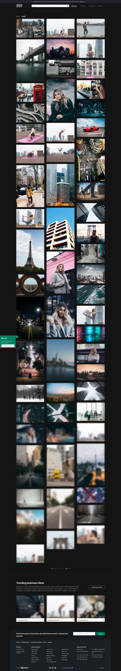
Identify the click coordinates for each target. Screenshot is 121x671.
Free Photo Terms (25, 642)
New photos (83, 6)
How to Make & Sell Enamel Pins (97, 652)
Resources (100, 6)
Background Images (50, 655)
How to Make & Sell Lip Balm (82, 655)
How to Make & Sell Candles (97, 657)
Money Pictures (50, 653)
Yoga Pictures (49, 659)
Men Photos (49, 657)
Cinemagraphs (64, 655)
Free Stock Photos (20, 649)
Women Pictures (34, 657)
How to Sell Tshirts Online (82, 659)
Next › (67, 568)
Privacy (45, 642)
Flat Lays (33, 655)
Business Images (34, 649)
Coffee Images (34, 651)
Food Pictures (64, 651)
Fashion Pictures (50, 649)
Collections (74, 6)
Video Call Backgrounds (51, 661)
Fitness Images (65, 659)
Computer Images (65, 653)
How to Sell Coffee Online (97, 655)
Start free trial (8, 346)
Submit (100, 634)
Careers (18, 642)
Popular (24, 16)
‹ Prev (52, 568)
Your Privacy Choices (66, 668)
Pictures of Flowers (35, 659)
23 (69, 568)
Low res (39, 36)
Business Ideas (80, 649)
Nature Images (49, 651)
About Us (50, 642)
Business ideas (91, 6)
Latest (18, 16)
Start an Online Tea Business (82, 651)
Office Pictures (34, 653)
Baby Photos (33, 661)
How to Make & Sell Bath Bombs (98, 649)
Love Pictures (64, 657)
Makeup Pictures (65, 649)
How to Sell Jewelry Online (82, 657)
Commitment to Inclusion (36, 642)
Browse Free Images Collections (20, 652)
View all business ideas (97, 587)
